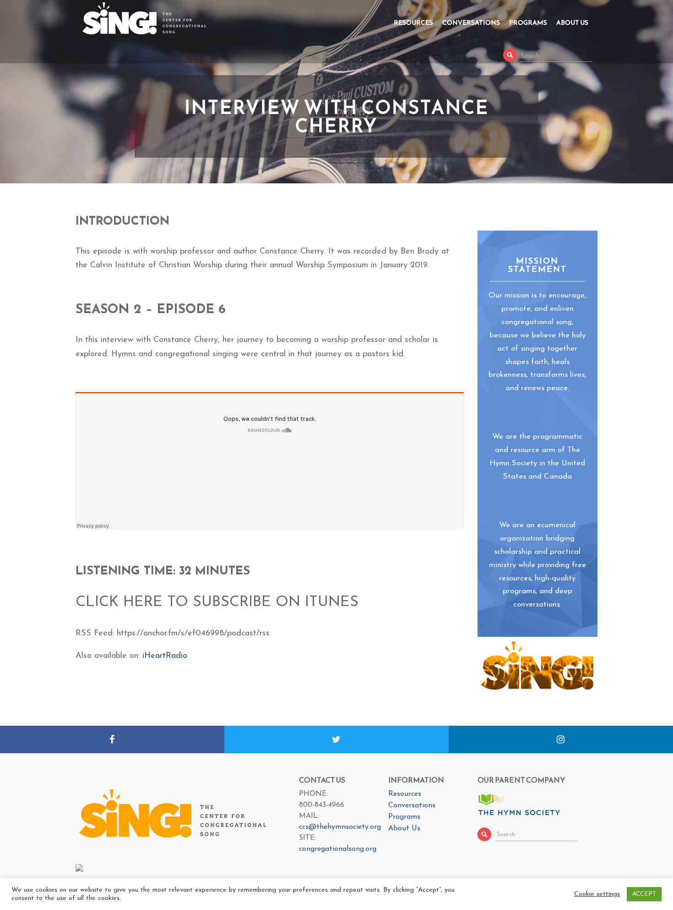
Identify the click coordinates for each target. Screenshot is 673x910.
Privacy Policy (466, 901)
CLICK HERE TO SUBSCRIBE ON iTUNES (217, 602)
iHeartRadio (164, 656)
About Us (572, 23)
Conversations (471, 23)
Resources (413, 23)
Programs (528, 23)
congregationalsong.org (337, 849)
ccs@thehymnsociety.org (340, 827)
